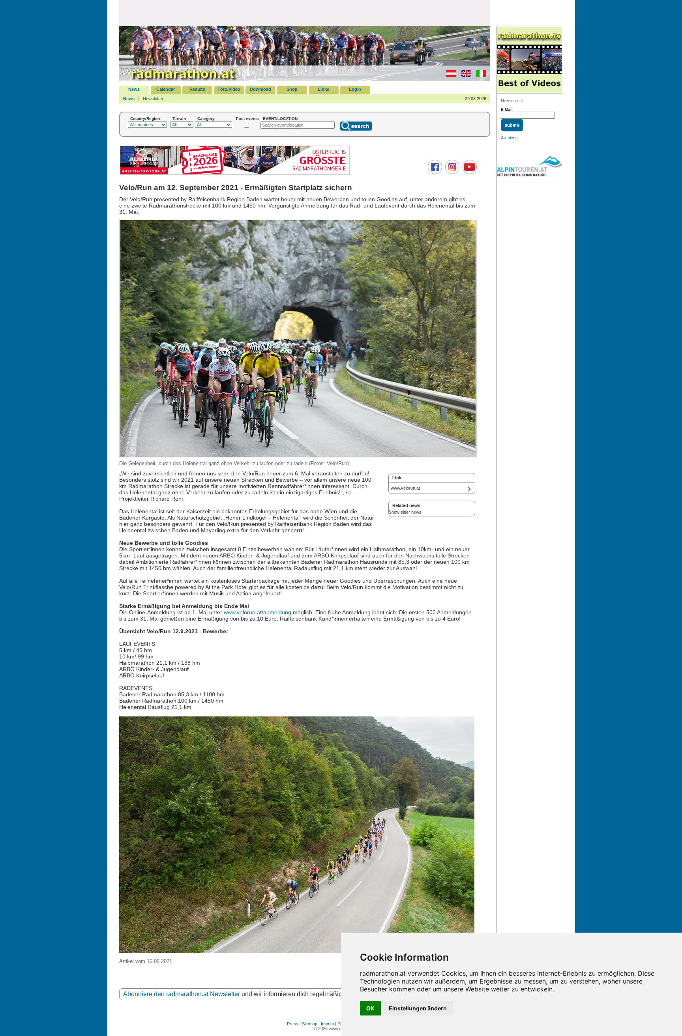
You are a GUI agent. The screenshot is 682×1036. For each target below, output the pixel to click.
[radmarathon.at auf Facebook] (434, 172)
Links (323, 89)
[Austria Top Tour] (235, 174)
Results (197, 89)
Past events (247, 118)
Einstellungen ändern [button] (418, 1008)
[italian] (479, 75)
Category (206, 118)
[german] (449, 75)
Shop (292, 89)
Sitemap (309, 1023)
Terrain (179, 118)
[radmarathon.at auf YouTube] (469, 172)
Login (355, 89)
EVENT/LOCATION (280, 118)
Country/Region (145, 118)
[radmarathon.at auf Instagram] (451, 172)
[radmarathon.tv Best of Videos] (529, 60)
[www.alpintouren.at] (529, 167)
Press (292, 1023)
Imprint (327, 1023)
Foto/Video (228, 89)
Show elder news (405, 512)
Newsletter (153, 98)
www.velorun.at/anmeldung (257, 612)
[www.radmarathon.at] (178, 79)
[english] (464, 75)
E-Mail (507, 109)
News (134, 89)
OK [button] (370, 1008)
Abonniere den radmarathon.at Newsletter (181, 994)
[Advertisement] (304, 12)
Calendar (165, 89)
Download (260, 89)
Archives (509, 137)
